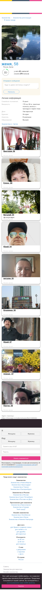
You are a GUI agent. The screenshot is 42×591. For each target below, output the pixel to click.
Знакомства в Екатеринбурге (21, 489)
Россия (21, 559)
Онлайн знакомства (10, 572)
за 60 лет (21, 541)
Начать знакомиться (21, 458)
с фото (20, 554)
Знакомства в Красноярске (21, 505)
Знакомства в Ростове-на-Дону (21, 499)
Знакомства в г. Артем (10, 124)
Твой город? (21, 509)
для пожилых (21, 544)
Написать (11, 92)
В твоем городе (9, 20)
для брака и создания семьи (20, 527)
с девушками (21, 549)
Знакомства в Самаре (21, 507)
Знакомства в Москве (21, 495)
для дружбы (21, 531)
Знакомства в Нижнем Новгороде (21, 519)
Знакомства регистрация (22, 18)
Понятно (21, 586)
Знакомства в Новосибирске (21, 482)
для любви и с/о (21, 529)
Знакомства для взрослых (12, 569)
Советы (6, 566)
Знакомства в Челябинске (21, 515)
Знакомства (6, 18)
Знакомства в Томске (21, 487)
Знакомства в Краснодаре (21, 485)
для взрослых (21, 534)
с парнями (21, 551)
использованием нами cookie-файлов (21, 583)
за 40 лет (21, 539)
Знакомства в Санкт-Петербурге (21, 497)
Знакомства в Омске (21, 517)
